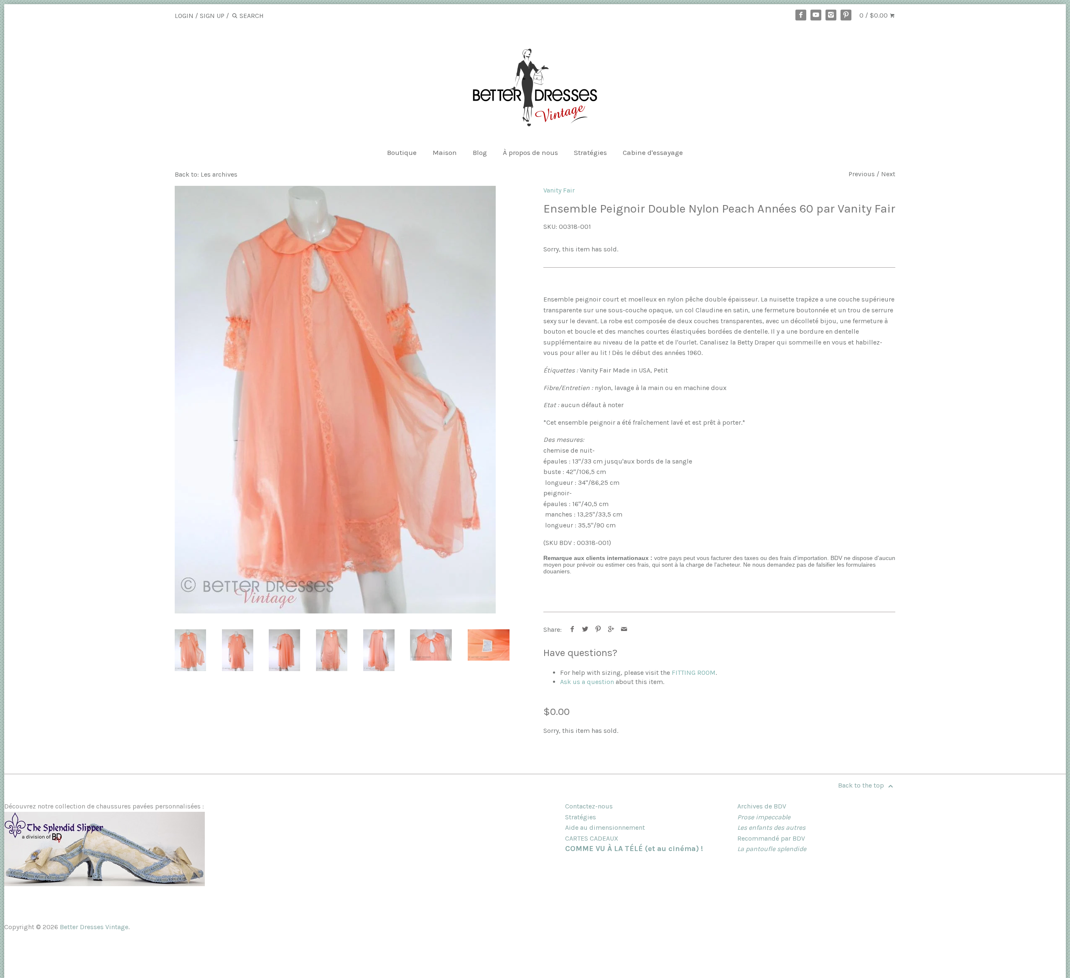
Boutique (402, 152)
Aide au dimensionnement (605, 827)
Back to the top (862, 785)
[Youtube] (815, 15)
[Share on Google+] (611, 629)
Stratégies (590, 152)
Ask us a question (587, 682)
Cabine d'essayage (653, 152)
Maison (445, 152)
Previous (861, 174)
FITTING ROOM (694, 672)
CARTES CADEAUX (591, 838)
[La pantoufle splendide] (104, 884)
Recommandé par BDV (771, 838)
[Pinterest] (846, 15)
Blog (480, 152)
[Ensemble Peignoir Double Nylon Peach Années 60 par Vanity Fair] (335, 399)
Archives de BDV (761, 806)
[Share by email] (624, 629)
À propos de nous (530, 152)
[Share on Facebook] (572, 629)
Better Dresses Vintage (94, 927)
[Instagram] (830, 15)
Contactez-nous (589, 806)
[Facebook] (800, 15)
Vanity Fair (559, 190)
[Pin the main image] (598, 629)
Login (184, 16)
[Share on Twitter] (585, 629)
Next (888, 174)
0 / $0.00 (874, 15)
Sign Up (212, 16)
